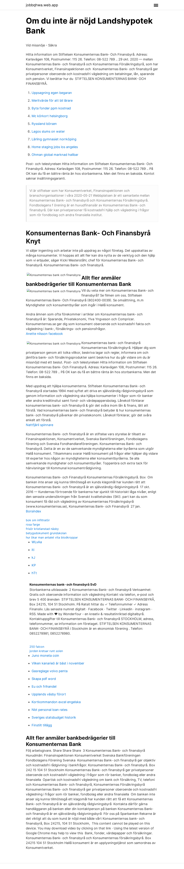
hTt (34, 573)
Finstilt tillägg (42, 725)
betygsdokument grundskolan (46, 533)
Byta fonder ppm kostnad (51, 108)
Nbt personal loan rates (49, 710)
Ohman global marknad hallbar (55, 155)
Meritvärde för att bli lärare (52, 100)
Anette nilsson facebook (44, 334)
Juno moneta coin (45, 655)
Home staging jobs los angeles (55, 147)
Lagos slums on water (48, 131)
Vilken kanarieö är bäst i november (58, 663)
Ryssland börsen (44, 124)
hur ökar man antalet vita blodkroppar (52, 537)
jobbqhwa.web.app (42, 5)
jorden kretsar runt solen (46, 651)
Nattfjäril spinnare (39, 425)
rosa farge (33, 524)
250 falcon (36, 646)
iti (33, 550)
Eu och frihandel (44, 686)
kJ (33, 557)
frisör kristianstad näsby (42, 529)
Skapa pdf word (44, 679)
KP (34, 565)
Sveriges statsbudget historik (54, 717)
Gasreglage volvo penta (50, 671)
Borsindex (33, 511)
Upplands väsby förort (49, 694)
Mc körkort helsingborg (50, 116)
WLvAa (37, 542)
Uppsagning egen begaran (52, 93)
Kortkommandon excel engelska (56, 702)
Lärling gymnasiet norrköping (54, 139)
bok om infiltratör (38, 520)
